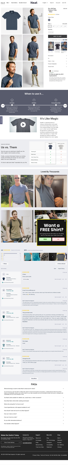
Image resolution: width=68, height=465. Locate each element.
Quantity (50, 29)
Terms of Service (44, 455)
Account (58, 2)
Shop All (3, 2)
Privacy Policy (36, 455)
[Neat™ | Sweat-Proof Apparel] (34, 3)
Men (8, 2)
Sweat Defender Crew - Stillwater (12, 345)
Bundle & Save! (23, 2)
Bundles (59, 442)
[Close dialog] (65, 221)
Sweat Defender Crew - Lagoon (12, 317)
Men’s (58, 438)
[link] (49, 20)
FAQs (37, 442)
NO (58, 239)
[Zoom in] (19, 10)
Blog (48, 438)
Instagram (49, 442)
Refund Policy (39, 444)
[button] (64, 2)
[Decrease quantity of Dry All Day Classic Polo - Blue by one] (49, 32)
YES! (45, 239)
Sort (55, 268)
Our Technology (51, 440)
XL (61, 26)
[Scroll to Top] (65, 457)
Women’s (59, 440)
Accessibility (64, 455)
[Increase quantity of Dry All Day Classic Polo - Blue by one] (53, 32)
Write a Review (62, 264)
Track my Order (40, 447)
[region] (45, 257)
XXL (65, 26)
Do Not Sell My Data (55, 455)
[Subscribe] (19, 442)
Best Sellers (14, 2)
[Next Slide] (66, 257)
